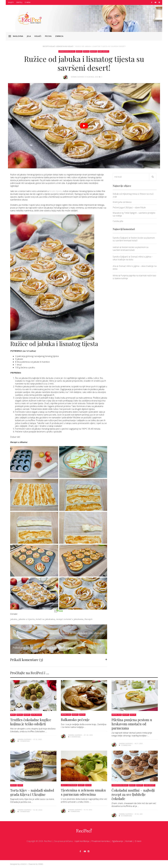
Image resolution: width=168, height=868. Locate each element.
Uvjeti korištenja (82, 841)
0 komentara (24, 741)
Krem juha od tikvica (122, 202)
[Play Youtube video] (84, 125)
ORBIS (40, 864)
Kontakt (129, 841)
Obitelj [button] (19, 2)
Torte (20, 785)
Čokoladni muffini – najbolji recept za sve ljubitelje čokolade (133, 794)
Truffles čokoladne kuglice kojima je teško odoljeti (30, 721)
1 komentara (75, 811)
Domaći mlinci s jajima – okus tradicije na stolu (133, 258)
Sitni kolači (36, 715)
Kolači (38, 36)
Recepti (46, 46)
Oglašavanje (117, 841)
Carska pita (118, 221)
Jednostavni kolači (64, 46)
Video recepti (103, 51)
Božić (13, 715)
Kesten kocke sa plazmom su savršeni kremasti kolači (134, 239)
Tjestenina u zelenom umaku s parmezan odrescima (83, 792)
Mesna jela (66, 714)
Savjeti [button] (11, 2)
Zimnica (59, 36)
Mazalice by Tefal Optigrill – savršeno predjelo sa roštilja (134, 214)
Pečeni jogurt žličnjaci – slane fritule (129, 207)
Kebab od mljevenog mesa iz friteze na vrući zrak (133, 195)
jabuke (13, 619)
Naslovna (18, 36)
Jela (29, 36)
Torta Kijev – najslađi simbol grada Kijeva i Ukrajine (32, 792)
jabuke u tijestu (26, 619)
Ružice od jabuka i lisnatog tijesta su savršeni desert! (101, 46)
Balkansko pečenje (75, 719)
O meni (28, 2)
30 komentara (126, 816)
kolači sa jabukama (45, 619)
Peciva (48, 36)
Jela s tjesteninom (69, 785)
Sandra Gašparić (120, 237)
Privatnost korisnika (100, 841)
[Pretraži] (152, 177)
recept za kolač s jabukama (69, 619)
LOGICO (23, 864)
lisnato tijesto (55, 191)
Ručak (82, 714)
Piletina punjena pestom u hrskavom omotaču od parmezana (132, 723)
